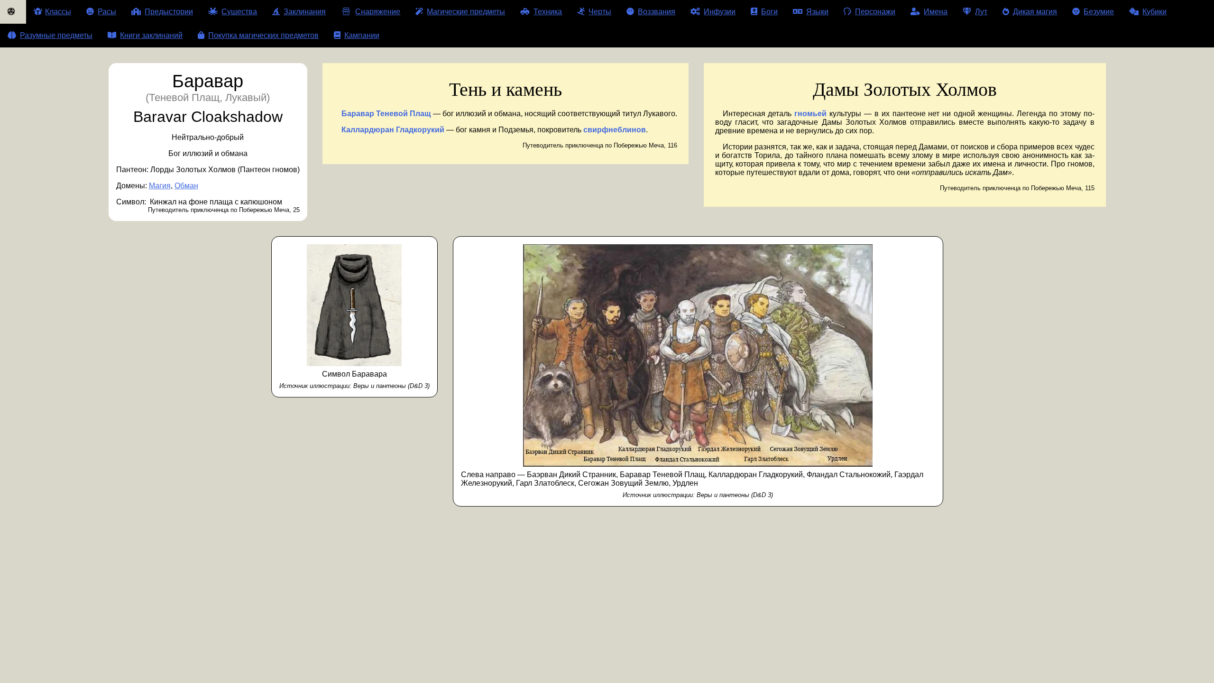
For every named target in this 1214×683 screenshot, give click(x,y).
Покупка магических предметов (263, 35)
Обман (186, 186)
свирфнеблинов (614, 130)
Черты (600, 12)
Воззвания (656, 12)
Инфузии (720, 12)
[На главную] (13, 12)
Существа (239, 12)
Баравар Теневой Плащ (386, 114)
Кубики (1154, 12)
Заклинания (305, 12)
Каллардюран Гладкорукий (392, 130)
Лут (981, 12)
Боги (769, 12)
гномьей (810, 114)
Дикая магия (1035, 12)
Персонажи (875, 12)
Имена (935, 12)
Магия (160, 186)
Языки (817, 12)
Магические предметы (466, 12)
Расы (107, 12)
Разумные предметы (56, 35)
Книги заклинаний (151, 35)
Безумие (1099, 12)
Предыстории (169, 12)
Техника (547, 12)
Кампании (361, 35)
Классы (58, 12)
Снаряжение (377, 12)
